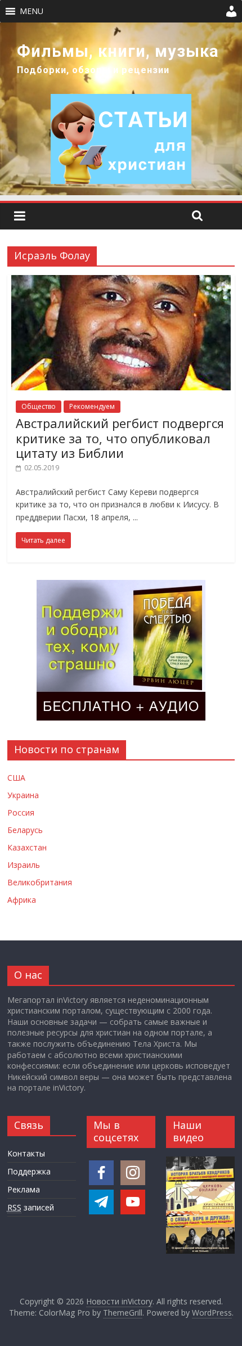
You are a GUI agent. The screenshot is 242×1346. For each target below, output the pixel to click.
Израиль (23, 864)
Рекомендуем (92, 406)
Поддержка (29, 1171)
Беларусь (25, 830)
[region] (121, 108)
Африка (21, 899)
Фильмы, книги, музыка (118, 51)
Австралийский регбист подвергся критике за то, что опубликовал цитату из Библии (120, 438)
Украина (23, 795)
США (16, 777)
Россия (20, 812)
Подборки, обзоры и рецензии (93, 70)
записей (30, 1207)
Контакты (26, 1153)
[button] (31, 11)
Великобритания (39, 882)
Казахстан (27, 847)
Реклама (23, 1189)
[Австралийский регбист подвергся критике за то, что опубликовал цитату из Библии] (121, 282)
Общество (38, 406)
